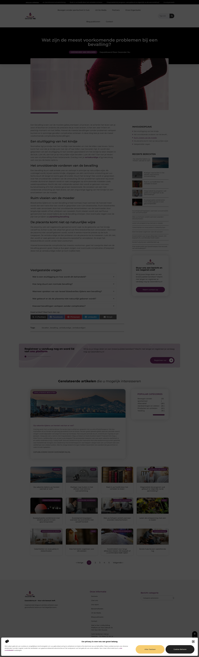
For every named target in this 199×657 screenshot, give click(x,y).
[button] (193, 641)
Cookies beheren (180, 649)
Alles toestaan (150, 649)
